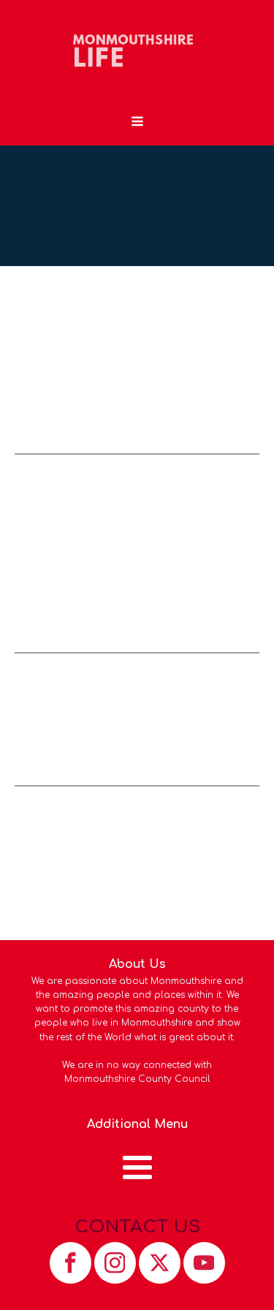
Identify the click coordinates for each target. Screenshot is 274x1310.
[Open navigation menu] (137, 123)
